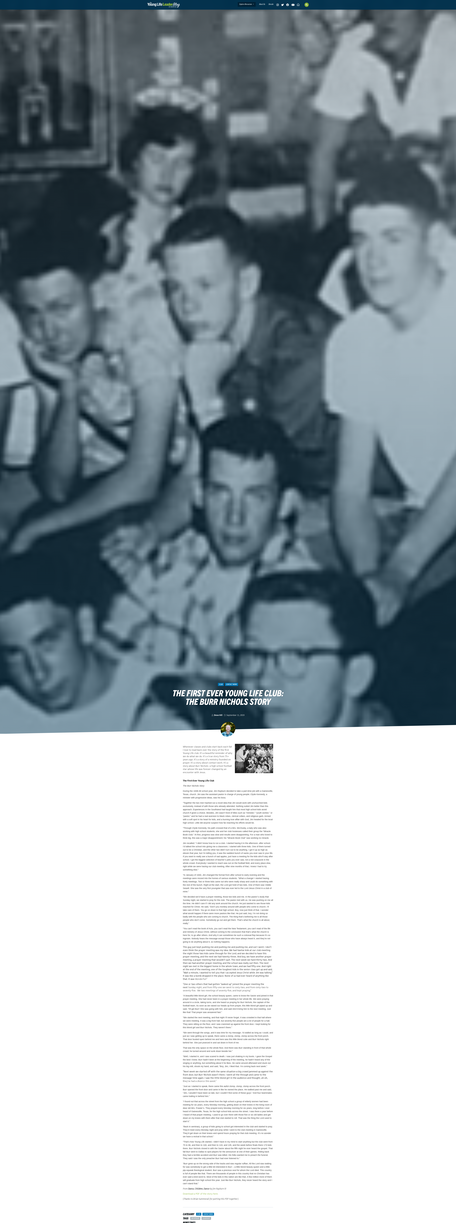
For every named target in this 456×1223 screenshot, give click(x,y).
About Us (262, 4)
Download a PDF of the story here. (200, 1193)
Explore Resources (245, 4)
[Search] (306, 5)
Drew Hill (218, 715)
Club (221, 684)
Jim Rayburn (195, 1218)
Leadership (206, 1218)
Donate (271, 4)
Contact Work (231, 684)
